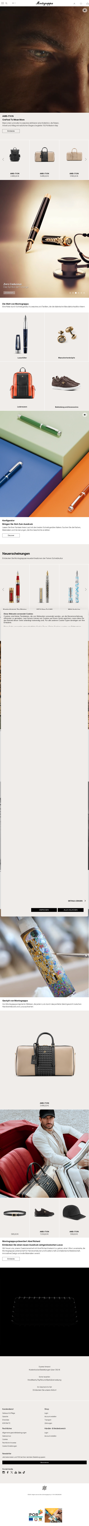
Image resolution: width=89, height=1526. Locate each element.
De (14, 3)
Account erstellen (50, 1416)
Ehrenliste (5, 1420)
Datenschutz (6, 1436)
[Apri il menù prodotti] (2, 3)
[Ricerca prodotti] (6, 3)
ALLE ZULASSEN (71, 910)
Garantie (5, 1416)
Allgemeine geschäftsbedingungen (14, 1432)
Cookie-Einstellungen (9, 1446)
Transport (47, 1420)
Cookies (5, 1439)
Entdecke (11, 131)
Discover (11, 535)
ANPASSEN (44, 910)
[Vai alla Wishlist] (81, 3)
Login (46, 1413)
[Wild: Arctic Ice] (44, 239)
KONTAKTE (6, 1423)
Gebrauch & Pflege (8, 1413)
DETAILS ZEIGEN (75, 901)
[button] (3, 159)
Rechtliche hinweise (9, 1442)
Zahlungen (48, 1423)
